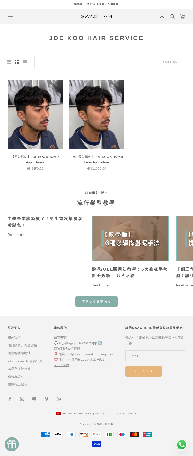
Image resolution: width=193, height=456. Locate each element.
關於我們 (14, 337)
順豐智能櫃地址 (19, 353)
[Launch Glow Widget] (12, 444)
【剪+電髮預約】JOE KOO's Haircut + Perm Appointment (96, 159)
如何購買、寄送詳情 (22, 345)
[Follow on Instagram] (22, 399)
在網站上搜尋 (17, 384)
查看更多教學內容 (96, 301)
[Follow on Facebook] (10, 399)
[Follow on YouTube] (34, 399)
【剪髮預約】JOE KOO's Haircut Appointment (35, 159)
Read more (16, 234)
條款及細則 (16, 376)
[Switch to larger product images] (9, 62)
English (124, 413)
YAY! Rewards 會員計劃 (25, 361)
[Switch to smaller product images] (17, 62)
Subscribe (143, 371)
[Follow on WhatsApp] (58, 399)
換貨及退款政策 (19, 369)
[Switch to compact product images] (25, 62)
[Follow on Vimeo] (46, 399)
